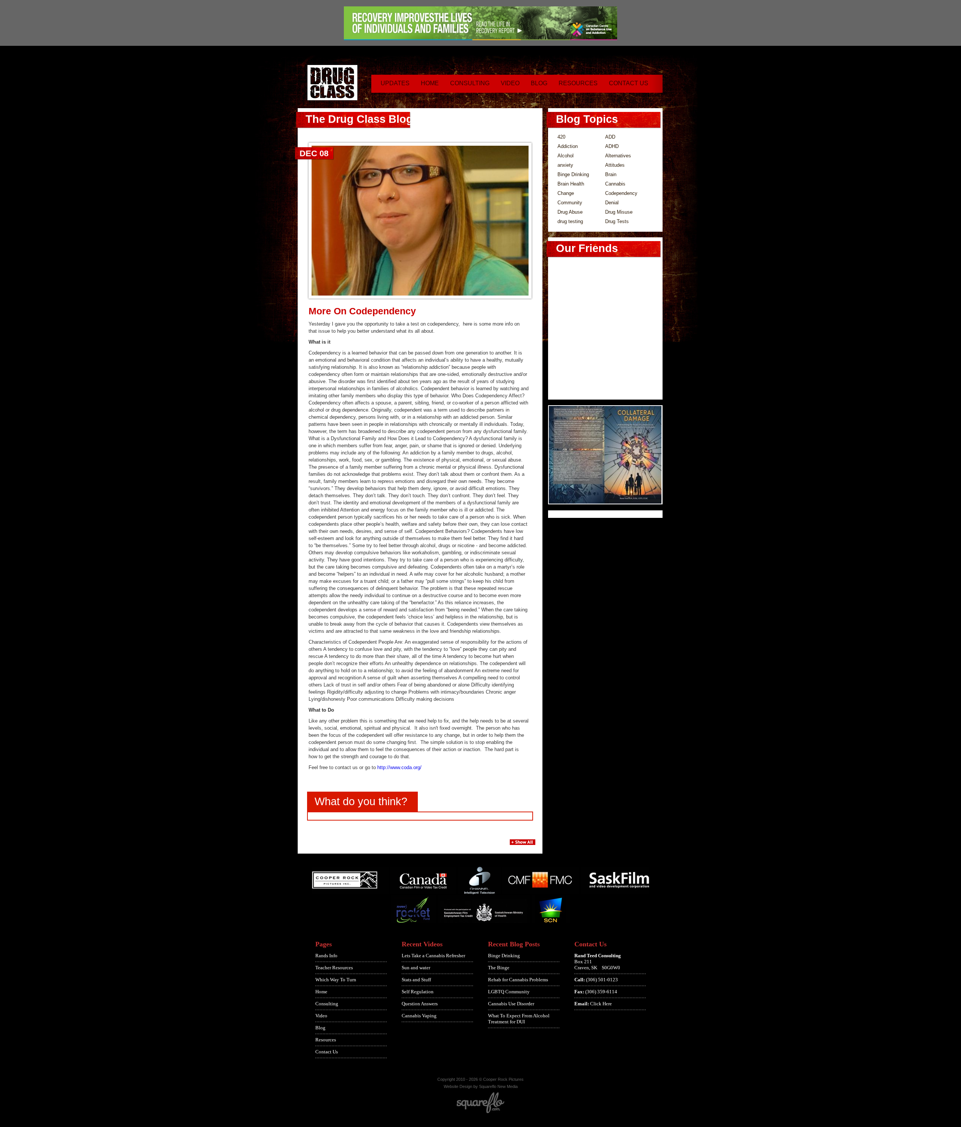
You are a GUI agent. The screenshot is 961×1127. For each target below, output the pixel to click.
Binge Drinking (573, 174)
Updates (395, 83)
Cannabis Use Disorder (511, 1003)
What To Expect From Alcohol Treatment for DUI (519, 1018)
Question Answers (420, 1003)
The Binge (498, 967)
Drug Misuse (619, 212)
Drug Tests (617, 221)
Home (430, 83)
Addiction (567, 146)
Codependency (621, 193)
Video (510, 83)
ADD (610, 137)
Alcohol (565, 155)
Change (565, 193)
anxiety (565, 165)
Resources (578, 83)
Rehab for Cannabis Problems (518, 979)
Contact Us (628, 83)
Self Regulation (418, 991)
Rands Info (326, 955)
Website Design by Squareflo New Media (481, 1086)
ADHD (612, 146)
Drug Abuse (570, 212)
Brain (610, 174)
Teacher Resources (334, 967)
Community (569, 202)
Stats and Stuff (416, 979)
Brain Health (570, 184)
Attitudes (615, 165)
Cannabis (615, 184)
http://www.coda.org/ (399, 767)
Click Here (601, 1003)
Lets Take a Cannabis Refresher (433, 955)
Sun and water (416, 967)
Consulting (470, 83)
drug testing (570, 221)
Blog (539, 83)
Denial (612, 202)
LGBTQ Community (509, 991)
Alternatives (618, 155)
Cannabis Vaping (419, 1015)
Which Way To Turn (335, 979)
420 (561, 137)
